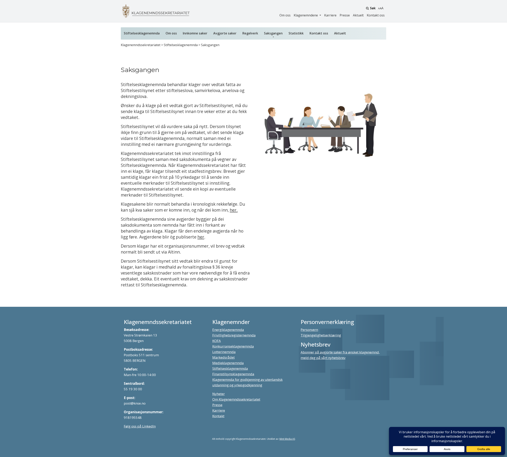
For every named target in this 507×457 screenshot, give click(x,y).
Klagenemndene (306, 15)
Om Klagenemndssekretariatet (236, 399)
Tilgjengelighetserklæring (321, 335)
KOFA (216, 340)
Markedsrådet (223, 357)
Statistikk (296, 33)
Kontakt (218, 416)
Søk (373, 8)
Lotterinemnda (224, 352)
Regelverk (250, 33)
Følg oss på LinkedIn (140, 426)
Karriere (330, 15)
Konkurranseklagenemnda (233, 346)
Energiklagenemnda (228, 329)
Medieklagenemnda (228, 363)
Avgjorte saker (224, 33)
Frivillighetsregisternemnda (234, 335)
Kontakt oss (376, 15)
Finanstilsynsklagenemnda (233, 374)
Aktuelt (358, 15)
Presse (345, 15)
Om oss (285, 15)
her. (234, 210)
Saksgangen (273, 33)
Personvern (309, 329)
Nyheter (218, 393)
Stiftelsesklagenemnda (142, 33)
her (200, 237)
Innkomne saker (195, 33)
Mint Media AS (287, 439)
